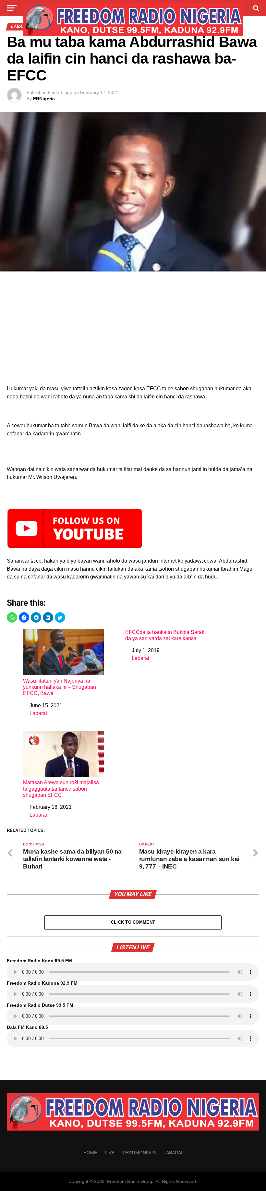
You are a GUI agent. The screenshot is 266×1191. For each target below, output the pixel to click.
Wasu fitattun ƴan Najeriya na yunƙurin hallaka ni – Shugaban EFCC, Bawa (59, 687)
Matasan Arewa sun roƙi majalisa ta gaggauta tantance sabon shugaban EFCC (61, 788)
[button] (12, 617)
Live (110, 1152)
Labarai (38, 713)
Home (90, 1152)
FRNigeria (44, 98)
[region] (133, 330)
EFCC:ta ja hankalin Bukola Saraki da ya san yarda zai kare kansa (165, 635)
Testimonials (139, 1152)
